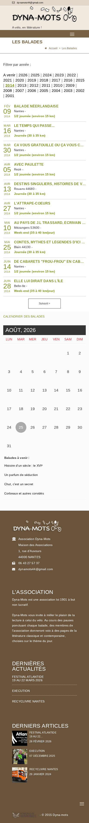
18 (21, 409)
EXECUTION (21, 690)
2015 (80, 80)
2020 (19, 80)
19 (32, 409)
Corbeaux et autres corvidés (24, 493)
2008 (7, 90)
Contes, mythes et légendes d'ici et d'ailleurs (50, 242)
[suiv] (55, 328)
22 (68, 409)
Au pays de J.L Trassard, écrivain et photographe (50, 223)
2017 (56, 80)
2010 (58, 85)
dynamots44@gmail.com (29, 2)
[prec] (50, 328)
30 (80, 427)
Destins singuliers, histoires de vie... (50, 184)
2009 (70, 85)
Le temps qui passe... (34, 125)
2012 (34, 85)
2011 (46, 85)
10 (9, 390)
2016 (68, 80)
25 (21, 427)
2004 (56, 90)
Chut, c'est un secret (18, 484)
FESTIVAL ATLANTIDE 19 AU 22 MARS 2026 (28, 678)
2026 (23, 75)
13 (44, 390)
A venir (9, 75)
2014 (9, 85)
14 (56, 390)
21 (56, 409)
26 (32, 427)
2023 (59, 75)
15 (68, 390)
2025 (35, 75)
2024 (47, 75)
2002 (80, 90)
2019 (31, 80)
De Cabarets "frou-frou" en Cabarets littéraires (50, 261)
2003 (68, 90)
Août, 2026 (20, 330)
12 (32, 390)
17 (9, 409)
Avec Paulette (29, 164)
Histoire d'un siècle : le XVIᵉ (23, 465)
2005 (44, 90)
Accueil (53, 48)
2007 (19, 90)
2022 (71, 75)
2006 (31, 90)
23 (80, 409)
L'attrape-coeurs (32, 203)
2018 (44, 80)
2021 (7, 80)
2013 (21, 85)
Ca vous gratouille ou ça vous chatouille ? (50, 145)
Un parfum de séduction (21, 475)
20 (44, 409)
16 (80, 390)
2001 (9, 96)
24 (9, 427)
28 (56, 427)
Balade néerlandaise (36, 106)
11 (21, 390)
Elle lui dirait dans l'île (38, 281)
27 (44, 427)
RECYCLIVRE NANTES (28, 701)
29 (68, 427)
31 (9, 446)
